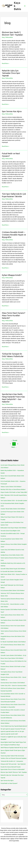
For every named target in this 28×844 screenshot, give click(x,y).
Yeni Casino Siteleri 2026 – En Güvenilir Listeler (14, 500)
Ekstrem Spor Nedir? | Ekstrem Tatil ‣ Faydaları (14, 772)
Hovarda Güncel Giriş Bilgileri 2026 (10, 530)
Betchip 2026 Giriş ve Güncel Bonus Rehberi (13, 489)
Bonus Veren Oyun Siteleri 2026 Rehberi (12, 658)
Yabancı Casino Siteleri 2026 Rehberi (11, 486)
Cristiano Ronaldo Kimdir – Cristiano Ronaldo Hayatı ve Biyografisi (14, 234)
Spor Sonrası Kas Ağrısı (7, 780)
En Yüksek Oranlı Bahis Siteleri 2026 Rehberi (13, 641)
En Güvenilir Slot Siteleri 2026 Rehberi (11, 571)
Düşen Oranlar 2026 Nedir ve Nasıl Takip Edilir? (14, 492)
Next (14, 447)
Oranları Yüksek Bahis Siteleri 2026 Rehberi (13, 508)
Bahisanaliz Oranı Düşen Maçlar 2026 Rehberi (13, 527)
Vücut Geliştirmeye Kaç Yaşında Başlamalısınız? (14, 726)
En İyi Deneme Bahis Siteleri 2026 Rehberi (12, 590)
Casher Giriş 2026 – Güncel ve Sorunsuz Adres (14, 685)
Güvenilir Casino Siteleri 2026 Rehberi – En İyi (13, 655)
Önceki (14, 440)
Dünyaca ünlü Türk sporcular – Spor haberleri (13, 764)
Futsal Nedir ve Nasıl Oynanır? (9, 783)
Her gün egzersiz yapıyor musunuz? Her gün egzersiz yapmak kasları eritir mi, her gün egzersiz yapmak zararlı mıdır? (13, 731)
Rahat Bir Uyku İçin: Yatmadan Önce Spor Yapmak (11, 73)
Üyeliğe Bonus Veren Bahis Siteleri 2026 (12, 555)
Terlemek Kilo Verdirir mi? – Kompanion (12, 761)
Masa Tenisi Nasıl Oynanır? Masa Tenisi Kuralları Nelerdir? (13, 315)
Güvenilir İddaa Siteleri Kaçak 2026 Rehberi (13, 568)
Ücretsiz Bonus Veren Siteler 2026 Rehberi (13, 682)
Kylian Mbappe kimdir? (12, 275)
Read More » (5, 63)
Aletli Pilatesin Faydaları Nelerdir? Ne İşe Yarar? (14, 747)
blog (3, 37)
